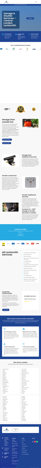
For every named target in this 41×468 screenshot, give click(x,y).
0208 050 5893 (7, 139)
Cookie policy (24, 452)
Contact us (30, 18)
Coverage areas (25, 446)
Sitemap (23, 448)
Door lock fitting (15, 443)
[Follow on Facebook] (33, 441)
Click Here (27, 304)
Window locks (14, 463)
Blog (23, 442)
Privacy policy (24, 450)
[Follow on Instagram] (35, 441)
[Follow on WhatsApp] (37, 441)
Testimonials (5, 309)
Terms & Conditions (25, 454)
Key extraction (14, 455)
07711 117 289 (6, 143)
